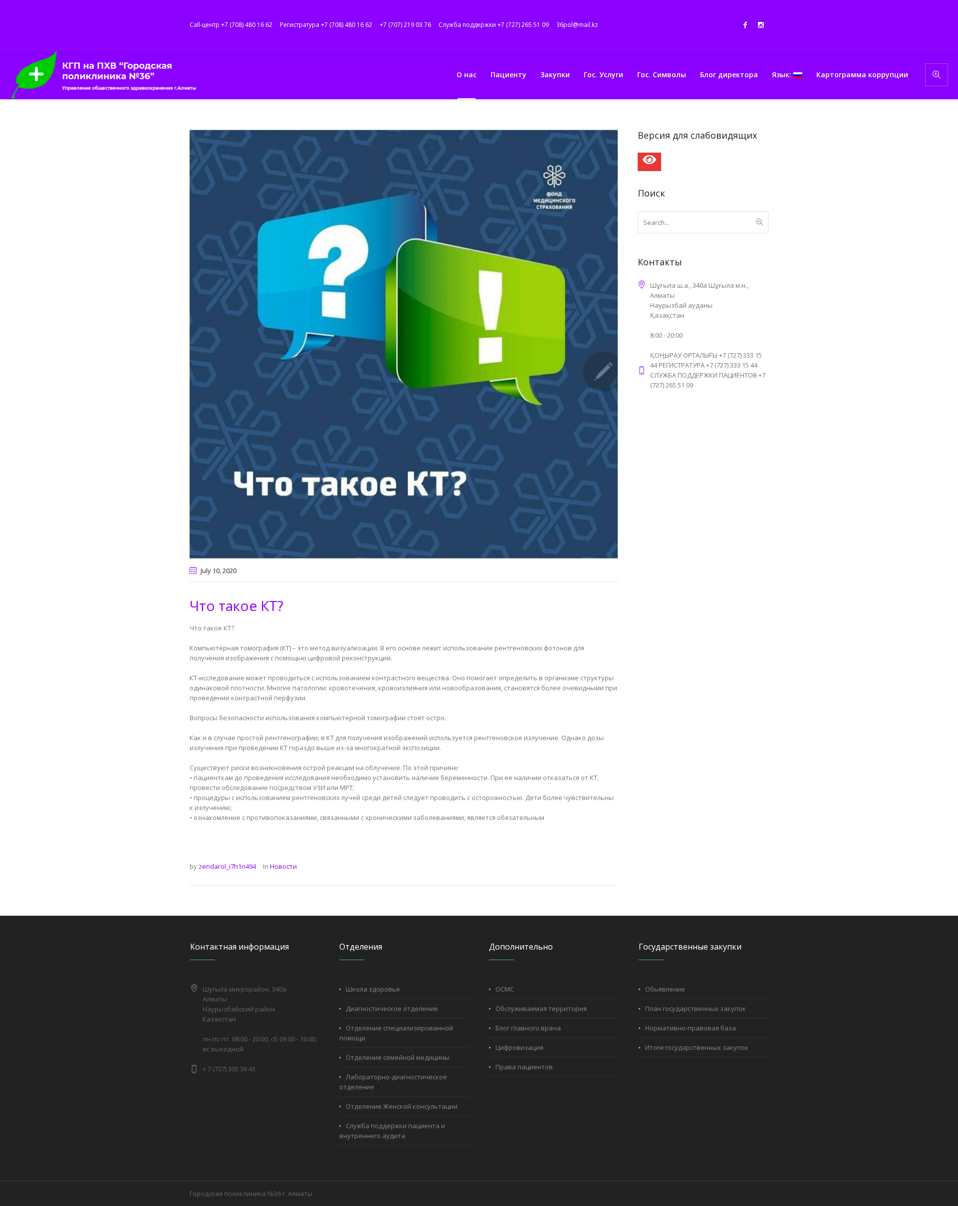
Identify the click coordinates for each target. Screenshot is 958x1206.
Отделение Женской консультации (402, 1106)
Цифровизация (519, 1047)
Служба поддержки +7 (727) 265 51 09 (494, 24)
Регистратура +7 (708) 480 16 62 (326, 24)
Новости (283, 866)
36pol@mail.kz (577, 24)
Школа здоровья (373, 989)
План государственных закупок (695, 1008)
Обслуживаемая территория (541, 1008)
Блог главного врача (528, 1027)
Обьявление (665, 989)
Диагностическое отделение (392, 1008)
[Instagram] (761, 25)
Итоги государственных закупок (696, 1047)
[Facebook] (745, 25)
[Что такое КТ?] (404, 343)
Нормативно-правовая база (690, 1027)
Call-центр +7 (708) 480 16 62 (231, 24)
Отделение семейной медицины (398, 1057)
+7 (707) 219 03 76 (405, 24)
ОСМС (504, 989)
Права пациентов (524, 1066)
